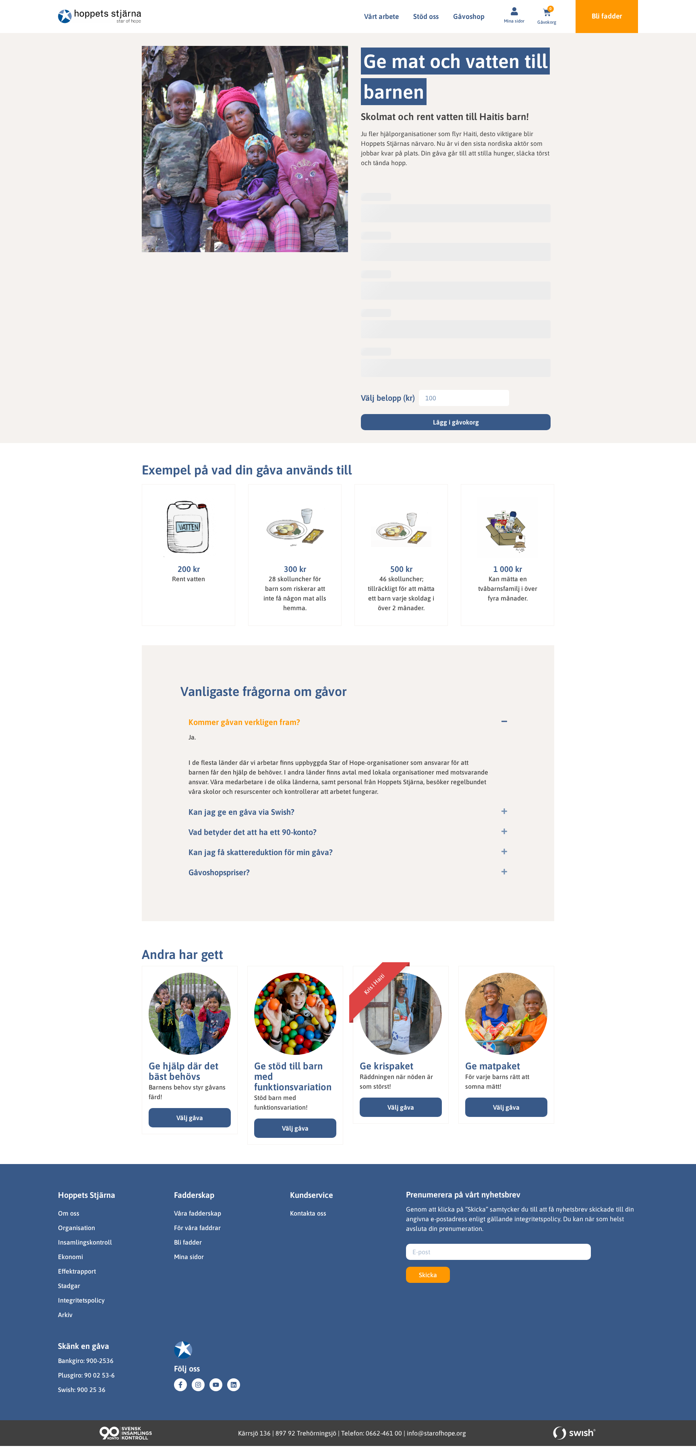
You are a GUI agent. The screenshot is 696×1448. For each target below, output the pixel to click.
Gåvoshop (469, 16)
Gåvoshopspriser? (219, 872)
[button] (348, 722)
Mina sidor (514, 21)
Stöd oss (426, 16)
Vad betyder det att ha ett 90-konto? (252, 832)
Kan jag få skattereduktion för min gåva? (260, 852)
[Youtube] (215, 1384)
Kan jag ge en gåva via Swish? (241, 811)
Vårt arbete (381, 16)
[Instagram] (198, 1384)
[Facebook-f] (180, 1384)
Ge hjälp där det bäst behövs (183, 1071)
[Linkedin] (233, 1384)
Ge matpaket (492, 1066)
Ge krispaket (386, 1066)
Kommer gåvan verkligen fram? (244, 722)
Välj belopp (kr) (388, 398)
